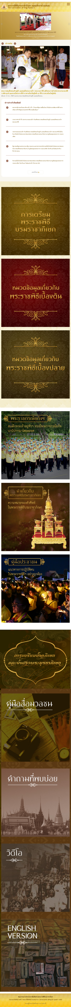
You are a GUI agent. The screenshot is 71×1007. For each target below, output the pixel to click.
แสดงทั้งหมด (35, 172)
